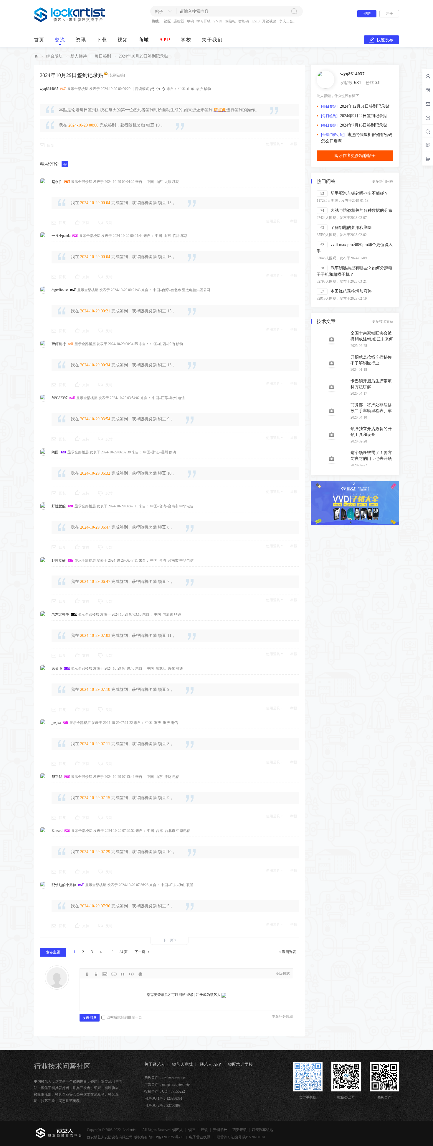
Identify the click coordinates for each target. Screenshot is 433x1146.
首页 (39, 39)
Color (96, 974)
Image (105, 974)
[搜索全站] (428, 132)
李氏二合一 (288, 21)
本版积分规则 (282, 1016)
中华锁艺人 (36, 56)
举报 (293, 144)
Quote (122, 974)
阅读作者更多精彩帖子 (355, 155)
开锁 (204, 1130)
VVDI (217, 21)
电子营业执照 (199, 1137)
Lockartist (130, 1130)
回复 (50, 145)
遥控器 (178, 21)
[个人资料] (325, 79)
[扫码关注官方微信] (428, 145)
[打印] (152, 89)
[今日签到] (428, 90)
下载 (102, 39)
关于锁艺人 (154, 1064)
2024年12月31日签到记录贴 (364, 106)
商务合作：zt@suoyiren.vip (164, 1077)
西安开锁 (239, 1130)
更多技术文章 (382, 321)
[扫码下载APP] (428, 159)
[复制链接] (116, 75)
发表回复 (89, 1018)
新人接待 (78, 56)
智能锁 (243, 21)
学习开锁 (203, 21)
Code (131, 974)
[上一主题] (158, 89)
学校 (186, 39)
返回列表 (289, 952)
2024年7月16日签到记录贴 (363, 125)
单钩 (190, 21)
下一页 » (169, 940)
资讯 (81, 39)
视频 (123, 39)
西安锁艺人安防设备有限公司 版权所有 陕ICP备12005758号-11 (135, 1137)
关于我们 (212, 39)
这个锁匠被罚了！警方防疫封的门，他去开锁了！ (371, 458)
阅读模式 (142, 89)
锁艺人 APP (210, 1064)
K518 (256, 21)
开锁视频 (269, 21)
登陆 (367, 14)
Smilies (140, 974)
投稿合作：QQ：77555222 (164, 1091)
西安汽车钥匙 (262, 1130)
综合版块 (54, 56)
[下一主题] (163, 89)
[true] (294, 11)
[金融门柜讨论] (333, 135)
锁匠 (167, 21)
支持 (85, 223)
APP (165, 39)
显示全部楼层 (77, 89)
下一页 (140, 952)
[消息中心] (428, 118)
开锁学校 (220, 1130)
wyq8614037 (352, 73)
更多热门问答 (382, 181)
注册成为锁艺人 (208, 995)
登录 (190, 995)
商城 (143, 39)
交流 (60, 39)
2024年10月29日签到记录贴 (143, 56)
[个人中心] (428, 76)
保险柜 (230, 21)
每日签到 (103, 56)
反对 (109, 223)
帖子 (159, 11)
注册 (389, 14)
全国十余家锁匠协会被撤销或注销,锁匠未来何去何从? (372, 339)
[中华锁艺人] (70, 21)
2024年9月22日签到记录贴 (363, 116)
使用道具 (273, 144)
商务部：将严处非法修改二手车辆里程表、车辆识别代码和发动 (371, 411)
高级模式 (283, 973)
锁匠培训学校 (240, 1064)
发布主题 (53, 952)
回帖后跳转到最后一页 (124, 1017)
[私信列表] (428, 104)
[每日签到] (329, 106)
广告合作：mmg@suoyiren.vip (167, 1084)
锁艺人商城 (182, 1064)
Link (114, 974)
